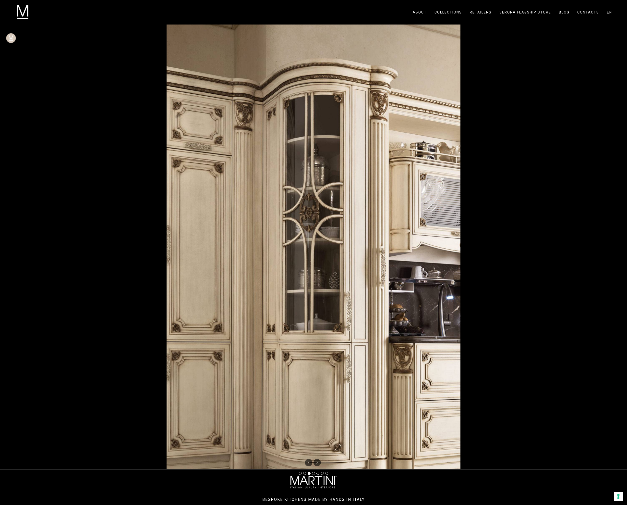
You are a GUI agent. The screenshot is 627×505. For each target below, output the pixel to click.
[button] (317, 462)
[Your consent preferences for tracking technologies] (618, 496)
